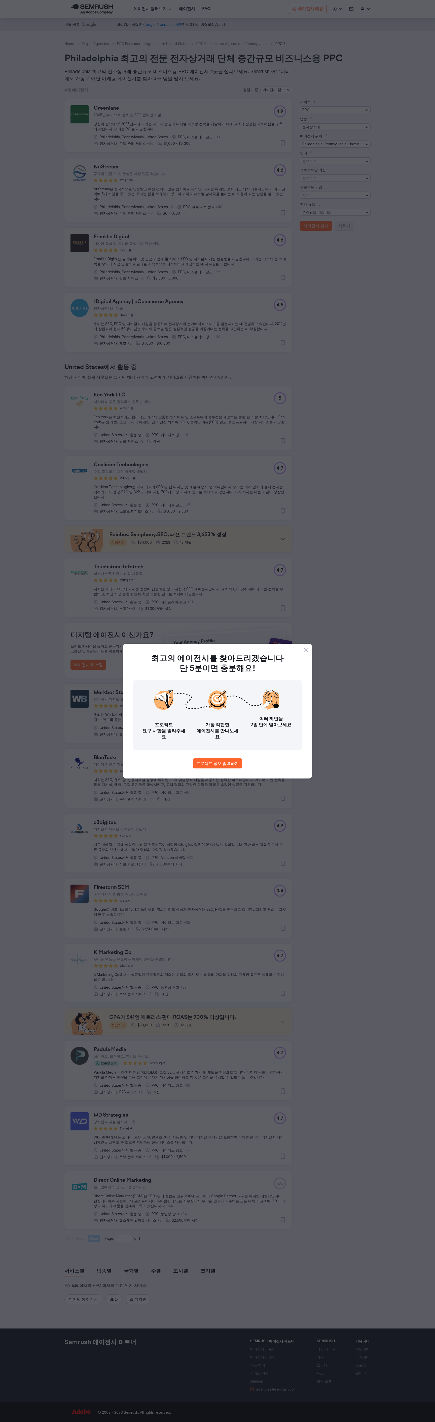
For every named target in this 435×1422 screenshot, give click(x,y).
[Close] (306, 650)
